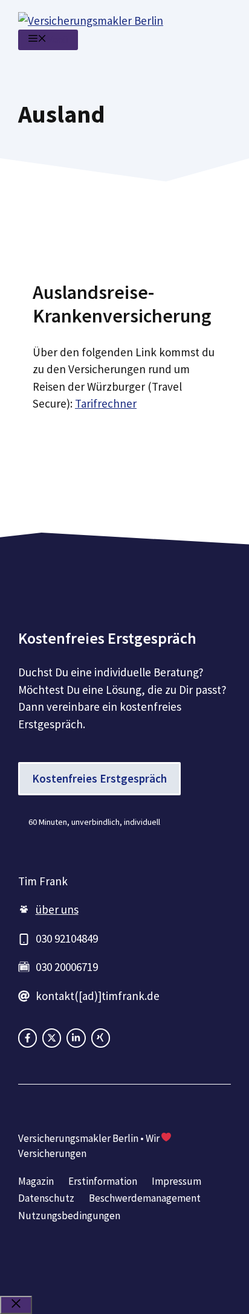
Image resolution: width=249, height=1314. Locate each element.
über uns (57, 909)
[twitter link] (75, 1037)
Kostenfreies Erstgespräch (99, 778)
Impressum (176, 1181)
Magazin (36, 1181)
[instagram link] (51, 1037)
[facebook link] (27, 1037)
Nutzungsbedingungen (69, 1215)
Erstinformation (102, 1181)
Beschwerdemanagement (145, 1198)
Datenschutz (46, 1198)
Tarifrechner (106, 403)
